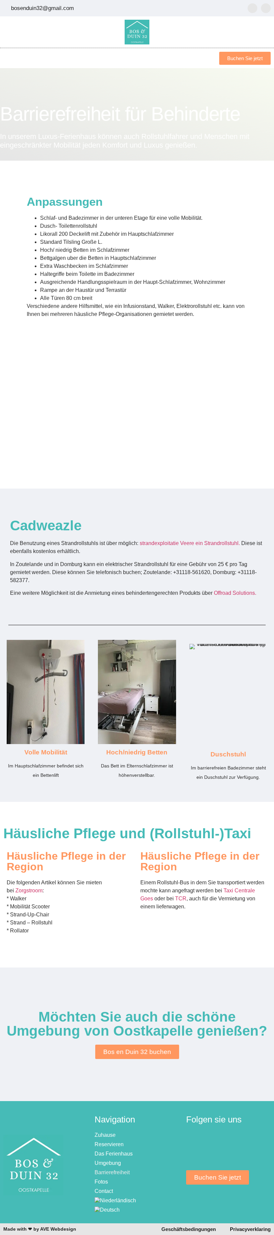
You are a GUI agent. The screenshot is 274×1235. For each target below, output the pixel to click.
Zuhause (105, 1135)
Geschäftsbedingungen (188, 1229)
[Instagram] (266, 8)
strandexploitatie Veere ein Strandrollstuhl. (190, 543)
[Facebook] (252, 8)
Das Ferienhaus (114, 1154)
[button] (205, 58)
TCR (180, 898)
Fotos (101, 1182)
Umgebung (108, 1163)
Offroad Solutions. (236, 593)
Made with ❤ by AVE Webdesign (39, 1229)
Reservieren (109, 1144)
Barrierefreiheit (112, 1172)
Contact (104, 1191)
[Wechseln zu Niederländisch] (137, 1200)
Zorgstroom (28, 890)
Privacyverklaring (250, 1229)
